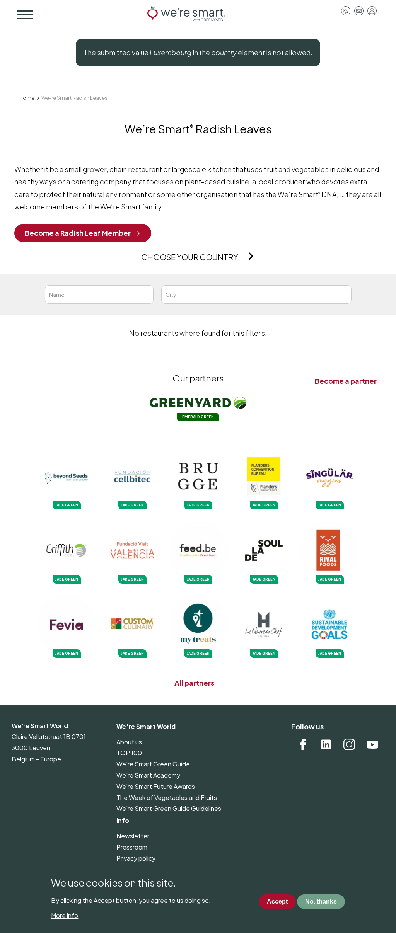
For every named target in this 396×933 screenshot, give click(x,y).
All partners (194, 682)
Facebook (303, 744)
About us (129, 742)
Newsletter (132, 836)
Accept (277, 901)
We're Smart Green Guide (153, 764)
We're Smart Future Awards (155, 786)
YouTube (372, 744)
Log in (372, 10)
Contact (359, 10)
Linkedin (326, 744)
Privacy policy (135, 858)
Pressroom (345, 10)
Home (26, 98)
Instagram (349, 744)
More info (64, 915)
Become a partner (346, 380)
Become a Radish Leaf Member (78, 232)
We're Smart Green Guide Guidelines (168, 808)
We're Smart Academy (148, 775)
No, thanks (321, 901)
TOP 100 (129, 753)
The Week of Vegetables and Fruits (166, 797)
